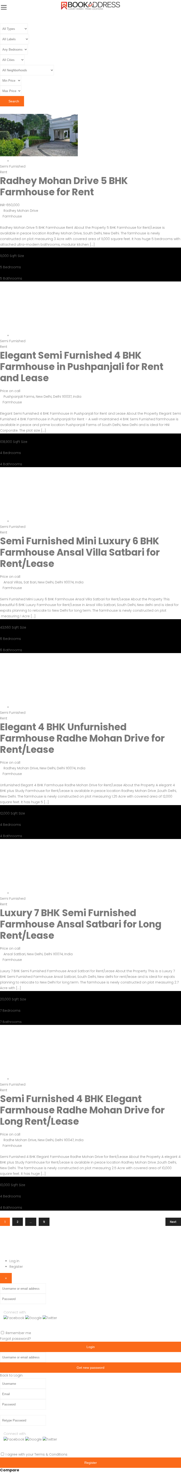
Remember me (18, 1333)
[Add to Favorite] (5, 160)
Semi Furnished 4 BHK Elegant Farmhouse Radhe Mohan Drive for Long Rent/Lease (82, 1110)
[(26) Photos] (2, 707)
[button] (14, 1318)
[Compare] (8, 160)
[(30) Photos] (2, 893)
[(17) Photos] (2, 1078)
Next (173, 1222)
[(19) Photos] (2, 335)
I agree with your (36, 1454)
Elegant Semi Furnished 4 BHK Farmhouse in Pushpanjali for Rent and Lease (81, 367)
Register (16, 1266)
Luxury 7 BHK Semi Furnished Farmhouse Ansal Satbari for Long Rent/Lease (80, 924)
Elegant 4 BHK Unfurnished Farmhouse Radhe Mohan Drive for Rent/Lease (82, 738)
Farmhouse (12, 216)
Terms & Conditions (50, 1454)
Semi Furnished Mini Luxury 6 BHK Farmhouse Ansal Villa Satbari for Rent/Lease (80, 552)
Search (13, 101)
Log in (14, 1261)
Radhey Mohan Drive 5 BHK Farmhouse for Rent (64, 186)
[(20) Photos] (2, 160)
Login (90, 1347)
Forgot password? (15, 1338)
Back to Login (11, 1375)
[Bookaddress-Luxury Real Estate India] (90, 10)
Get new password (90, 1367)
